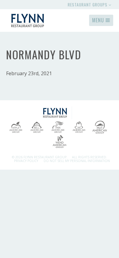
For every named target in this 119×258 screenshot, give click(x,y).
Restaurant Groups (88, 5)
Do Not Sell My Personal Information (77, 161)
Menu (99, 20)
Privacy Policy (26, 161)
